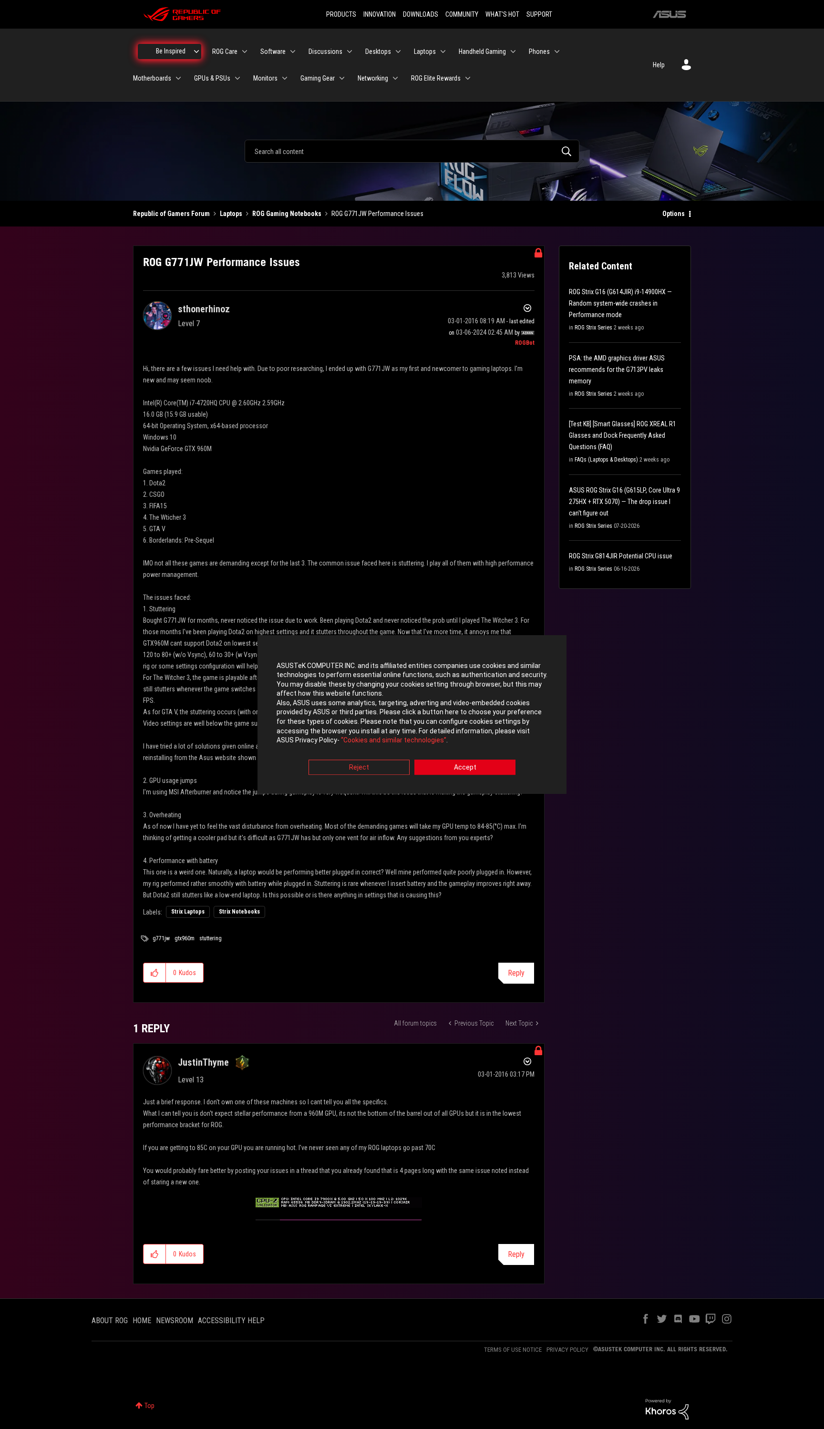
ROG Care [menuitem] (224, 51)
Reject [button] (359, 767)
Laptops (231, 213)
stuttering (210, 938)
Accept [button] (465, 767)
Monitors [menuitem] (265, 78)
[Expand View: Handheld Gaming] (513, 51)
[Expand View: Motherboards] (178, 78)
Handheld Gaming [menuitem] (482, 51)
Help (659, 65)
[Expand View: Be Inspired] (196, 51)
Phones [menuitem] (539, 51)
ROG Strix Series (593, 327)
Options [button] (673, 213)
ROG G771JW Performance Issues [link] (377, 213)
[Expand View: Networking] (395, 78)
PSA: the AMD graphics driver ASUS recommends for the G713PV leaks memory (617, 369)
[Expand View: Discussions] (349, 51)
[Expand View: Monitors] (284, 78)
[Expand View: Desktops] (398, 51)
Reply (516, 972)
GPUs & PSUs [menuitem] (212, 78)
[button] (155, 972)
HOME (142, 1320)
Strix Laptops (188, 911)
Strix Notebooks (239, 911)
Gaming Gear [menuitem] (317, 78)
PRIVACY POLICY (567, 1349)
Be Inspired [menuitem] (170, 51)
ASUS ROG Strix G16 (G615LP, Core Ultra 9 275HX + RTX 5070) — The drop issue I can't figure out (624, 501)
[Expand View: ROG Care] (244, 51)
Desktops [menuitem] (378, 51)
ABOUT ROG (110, 1320)
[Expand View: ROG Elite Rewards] (468, 78)
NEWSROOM (174, 1320)
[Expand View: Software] (293, 51)
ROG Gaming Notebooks (286, 213)
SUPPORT (539, 14)
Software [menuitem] (273, 51)
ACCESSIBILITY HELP (231, 1320)
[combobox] (412, 151)
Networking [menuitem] (373, 78)
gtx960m (185, 938)
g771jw (161, 938)
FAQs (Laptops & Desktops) (606, 459)
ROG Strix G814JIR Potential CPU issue (620, 556)
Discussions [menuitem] (325, 51)
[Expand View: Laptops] (443, 51)
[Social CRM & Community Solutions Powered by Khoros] (667, 1408)
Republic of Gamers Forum (171, 213)
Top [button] (149, 1405)
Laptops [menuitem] (425, 51)
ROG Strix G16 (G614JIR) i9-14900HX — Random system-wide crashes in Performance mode (620, 303)
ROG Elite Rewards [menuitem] (436, 78)
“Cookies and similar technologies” (393, 740)
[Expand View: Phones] (557, 51)
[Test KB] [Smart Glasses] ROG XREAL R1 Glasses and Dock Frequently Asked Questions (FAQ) (622, 435)
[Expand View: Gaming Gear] (342, 78)
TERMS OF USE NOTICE (513, 1349)
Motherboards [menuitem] (152, 78)
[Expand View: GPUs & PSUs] (237, 78)
